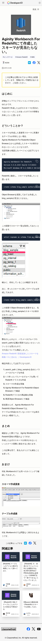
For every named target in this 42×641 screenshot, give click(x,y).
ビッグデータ (8, 57)
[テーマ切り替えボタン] (39, 2)
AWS (33, 57)
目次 (34, 9)
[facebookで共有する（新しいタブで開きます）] (34, 62)
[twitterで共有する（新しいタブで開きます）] (38, 62)
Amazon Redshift (22, 57)
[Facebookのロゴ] (28, 629)
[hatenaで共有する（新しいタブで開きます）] (29, 62)
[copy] (36, 161)
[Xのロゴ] (33, 629)
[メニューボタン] (3, 2)
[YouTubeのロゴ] (39, 629)
